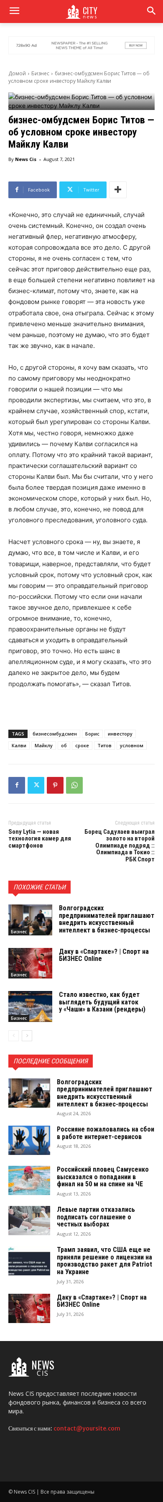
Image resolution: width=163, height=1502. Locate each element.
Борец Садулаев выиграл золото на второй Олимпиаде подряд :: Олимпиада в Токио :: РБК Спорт (119, 845)
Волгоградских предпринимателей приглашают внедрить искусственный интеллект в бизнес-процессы (106, 919)
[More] (118, 189)
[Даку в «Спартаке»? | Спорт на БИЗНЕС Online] (30, 963)
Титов (104, 745)
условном (131, 745)
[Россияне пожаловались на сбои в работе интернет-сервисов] (29, 1140)
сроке (82, 745)
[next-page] (27, 1035)
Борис (92, 734)
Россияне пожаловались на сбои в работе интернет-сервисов (105, 1133)
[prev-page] (13, 1035)
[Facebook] (16, 785)
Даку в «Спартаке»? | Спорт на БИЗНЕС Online (104, 955)
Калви (19, 745)
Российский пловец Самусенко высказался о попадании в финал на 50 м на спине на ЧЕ (103, 1176)
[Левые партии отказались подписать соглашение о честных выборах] (29, 1220)
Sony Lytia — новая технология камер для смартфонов (39, 838)
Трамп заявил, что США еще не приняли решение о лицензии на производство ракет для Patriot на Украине (104, 1261)
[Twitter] (36, 785)
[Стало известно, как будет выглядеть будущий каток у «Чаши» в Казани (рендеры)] (30, 1006)
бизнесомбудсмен (55, 734)
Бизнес (40, 73)
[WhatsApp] (74, 785)
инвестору (120, 734)
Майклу (44, 745)
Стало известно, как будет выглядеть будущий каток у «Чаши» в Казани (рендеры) (102, 1002)
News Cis (25, 159)
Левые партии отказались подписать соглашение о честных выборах (96, 1217)
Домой (17, 73)
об (64, 745)
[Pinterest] (55, 785)
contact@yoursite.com (86, 1428)
